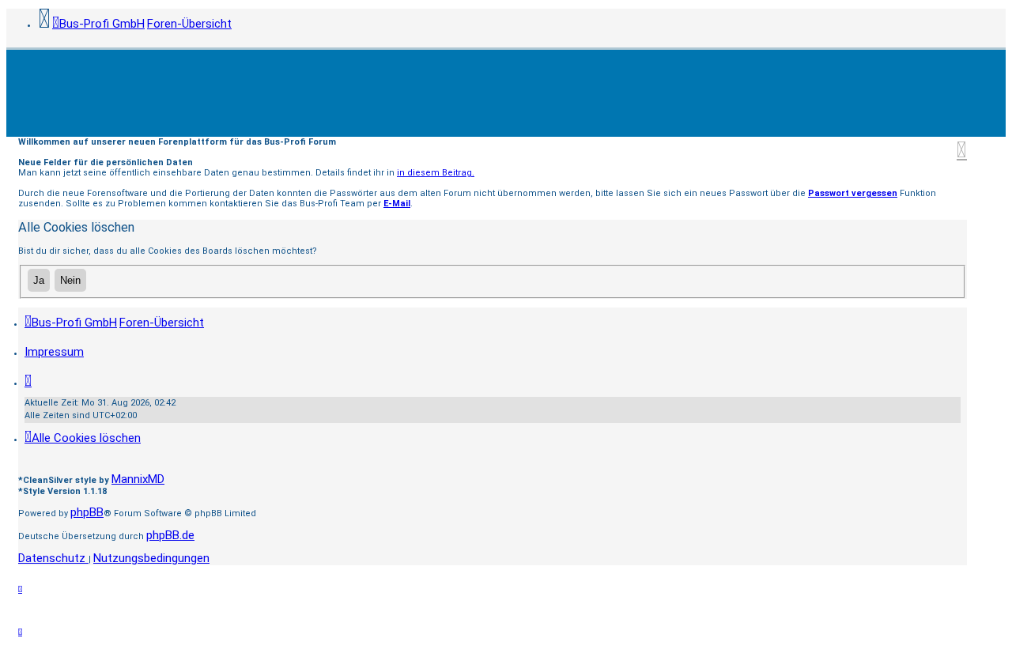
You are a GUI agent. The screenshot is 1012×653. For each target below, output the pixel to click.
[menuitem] (54, 352)
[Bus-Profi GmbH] (506, 93)
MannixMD (137, 479)
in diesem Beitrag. (435, 173)
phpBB (87, 512)
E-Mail (396, 203)
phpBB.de (170, 535)
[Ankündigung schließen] (962, 150)
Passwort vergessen (852, 193)
